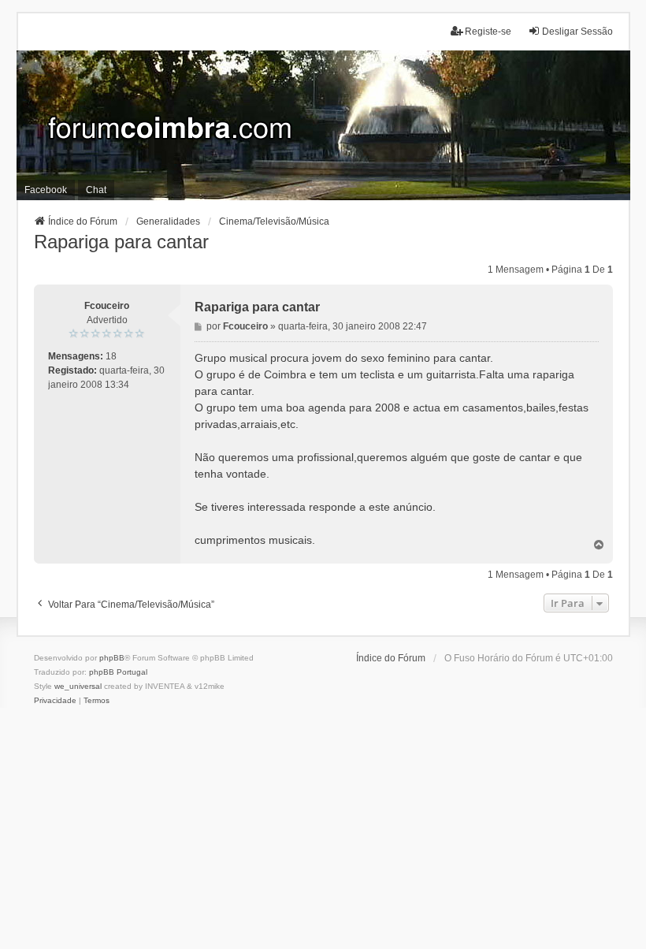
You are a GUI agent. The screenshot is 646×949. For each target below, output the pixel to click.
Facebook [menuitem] (45, 189)
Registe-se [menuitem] (488, 31)
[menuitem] (55, 701)
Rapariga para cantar (121, 241)
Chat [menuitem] (96, 189)
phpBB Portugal (118, 672)
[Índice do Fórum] (323, 125)
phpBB (111, 657)
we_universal (78, 686)
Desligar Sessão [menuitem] (577, 31)
